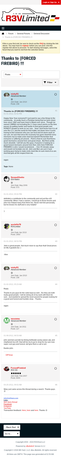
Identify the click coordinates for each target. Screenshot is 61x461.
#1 (56, 111)
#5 (56, 336)
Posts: (13, 104)
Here (24, 410)
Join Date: (15, 102)
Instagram (8, 406)
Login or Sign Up (50, 2)
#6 (56, 385)
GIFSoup (9, 355)
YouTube (7, 408)
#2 (56, 194)
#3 (56, 241)
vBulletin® (30, 446)
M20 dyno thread (10, 402)
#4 (56, 284)
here (28, 410)
